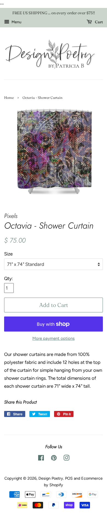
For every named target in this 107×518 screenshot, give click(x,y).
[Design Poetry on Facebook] (41, 458)
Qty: (8, 278)
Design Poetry (50, 478)
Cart (98, 21)
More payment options (53, 338)
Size (8, 254)
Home (9, 98)
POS (69, 478)
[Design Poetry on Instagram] (66, 458)
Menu (16, 22)
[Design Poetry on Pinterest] (54, 458)
